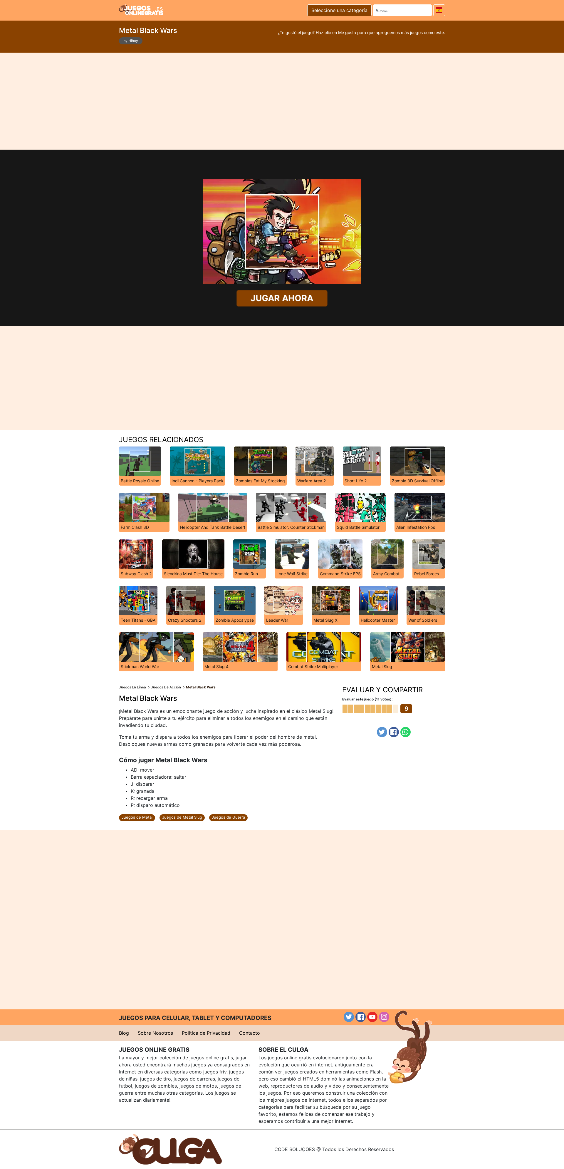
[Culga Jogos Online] (170, 1149)
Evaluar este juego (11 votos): (367, 699)
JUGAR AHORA (282, 298)
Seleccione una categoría (339, 10)
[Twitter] (382, 732)
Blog (124, 1033)
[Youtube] (372, 1017)
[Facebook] (394, 732)
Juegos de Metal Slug (182, 817)
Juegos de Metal (137, 817)
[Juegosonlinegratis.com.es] (141, 9)
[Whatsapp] (405, 732)
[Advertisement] (282, 101)
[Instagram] (384, 1017)
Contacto (249, 1033)
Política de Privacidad (206, 1033)
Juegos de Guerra (228, 817)
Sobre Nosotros (155, 1033)
